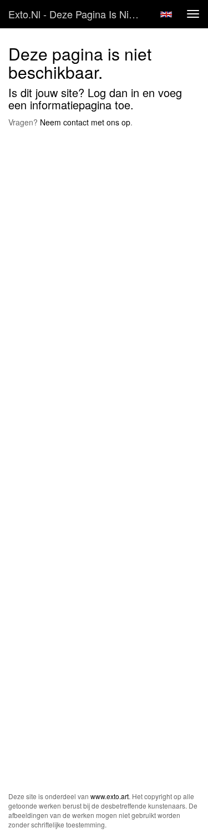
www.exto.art (109, 796)
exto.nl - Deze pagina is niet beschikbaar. (79, 14)
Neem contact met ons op (85, 122)
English (166, 14)
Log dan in (113, 92)
